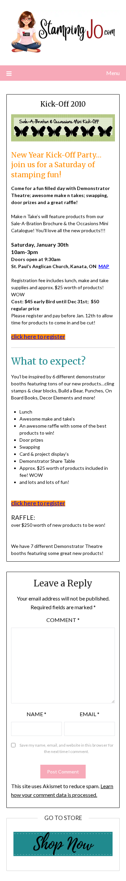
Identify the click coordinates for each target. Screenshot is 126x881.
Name (36, 714)
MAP (103, 266)
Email (89, 714)
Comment (63, 620)
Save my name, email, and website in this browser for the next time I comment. (66, 748)
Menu (113, 73)
